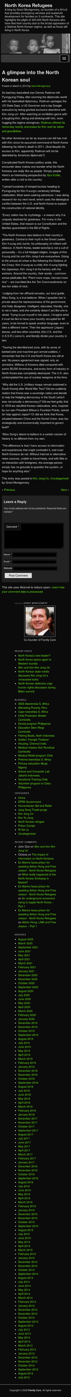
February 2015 (27, 1254)
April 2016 (24, 1198)
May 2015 (24, 1242)
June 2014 (24, 1286)
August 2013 (25, 1325)
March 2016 (25, 1202)
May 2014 (24, 1290)
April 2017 (24, 1150)
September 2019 (28, 1035)
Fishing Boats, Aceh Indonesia (36, 735)
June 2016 (24, 1190)
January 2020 (26, 1019)
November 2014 (27, 1266)
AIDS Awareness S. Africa (33, 704)
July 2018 (24, 1090)
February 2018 (27, 1110)
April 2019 (24, 1055)
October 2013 (26, 1317)
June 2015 (24, 1238)
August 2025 (25, 939)
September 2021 (28, 947)
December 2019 (27, 1023)
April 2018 (24, 1102)
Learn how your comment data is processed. (33, 589)
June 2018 (24, 1094)
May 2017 (24, 1146)
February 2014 (27, 1302)
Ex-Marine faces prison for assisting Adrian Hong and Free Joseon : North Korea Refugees (37, 866)
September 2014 (28, 1274)
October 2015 (26, 1222)
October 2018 (26, 1078)
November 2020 (27, 979)
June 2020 (24, 999)
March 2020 (25, 1011)
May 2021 (24, 955)
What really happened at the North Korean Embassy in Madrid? (37, 878)
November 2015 (27, 1218)
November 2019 (27, 1027)
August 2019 (25, 1039)
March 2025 (25, 943)
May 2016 (24, 1194)
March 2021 (25, 963)
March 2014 (25, 1298)
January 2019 (26, 1067)
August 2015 (25, 1230)
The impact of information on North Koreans (36, 856)
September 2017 (28, 1130)
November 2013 (27, 1313)
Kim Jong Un (41, 478)
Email (7, 561)
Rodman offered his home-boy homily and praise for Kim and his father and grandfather (33, 126)
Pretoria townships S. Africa (34, 759)
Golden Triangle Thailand (33, 739)
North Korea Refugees (28, 5)
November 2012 (27, 1361)
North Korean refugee (31, 821)
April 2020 (24, 1007)
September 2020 (28, 987)
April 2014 (24, 1294)
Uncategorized (59, 478)
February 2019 (27, 1063)
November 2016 (27, 1170)
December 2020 (27, 975)
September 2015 (28, 1226)
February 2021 (27, 967)
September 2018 (28, 1082)
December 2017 (27, 1118)
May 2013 (24, 1337)
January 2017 (26, 1162)
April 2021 (24, 959)
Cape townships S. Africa (33, 711)
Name (8, 554)
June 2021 (24, 951)
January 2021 (26, 971)
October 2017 (26, 1126)
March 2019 (25, 1059)
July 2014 (24, 1282)
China (21, 798)
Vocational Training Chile (33, 779)
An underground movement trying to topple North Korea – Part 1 (36, 902)
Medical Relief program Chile (35, 755)
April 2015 (24, 1246)
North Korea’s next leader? (34, 655)
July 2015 (24, 1234)
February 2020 (27, 1015)
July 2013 (24, 1329)
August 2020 (25, 991)
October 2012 (26, 1365)
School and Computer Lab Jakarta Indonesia (34, 773)
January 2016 (26, 1210)
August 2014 (25, 1278)
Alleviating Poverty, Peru (32, 708)
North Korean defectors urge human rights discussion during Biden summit (36, 687)
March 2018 (25, 1106)
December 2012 (27, 1357)
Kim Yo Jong (25, 818)
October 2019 (26, 1031)
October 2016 (26, 1174)
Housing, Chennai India (32, 743)
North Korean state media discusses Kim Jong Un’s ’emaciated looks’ (33, 675)
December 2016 (27, 1166)
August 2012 (25, 1373)
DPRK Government (29, 802)
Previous (9, 490)
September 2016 (28, 1178)
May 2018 (24, 1098)
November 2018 (27, 1074)
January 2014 (26, 1305)
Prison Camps (26, 825)
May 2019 (24, 1051)
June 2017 (24, 1142)
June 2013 (24, 1333)
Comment (12, 526)
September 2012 (28, 1369)
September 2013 (28, 1321)
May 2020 (24, 1003)
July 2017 (24, 1138)
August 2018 (25, 1086)
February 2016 (27, 1206)
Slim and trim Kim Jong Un (34, 667)
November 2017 (27, 1122)
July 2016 (24, 1186)
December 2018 (27, 1070)
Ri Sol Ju (23, 829)
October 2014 (26, 1270)
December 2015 (27, 1214)
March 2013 (25, 1345)
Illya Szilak (53, 175)
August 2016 (25, 1182)
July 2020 (24, 995)
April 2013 (24, 1341)
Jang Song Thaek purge (32, 810)
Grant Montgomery (40, 85)
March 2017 (25, 1154)
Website (8, 568)
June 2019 (24, 1047)
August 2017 (25, 1134)
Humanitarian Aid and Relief (35, 806)
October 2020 (26, 983)
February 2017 (27, 1158)
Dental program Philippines (34, 723)
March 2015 (25, 1250)
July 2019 (24, 1043)
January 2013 (26, 1353)
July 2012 (24, 1377)
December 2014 (27, 1262)
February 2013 (27, 1349)
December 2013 (27, 1309)
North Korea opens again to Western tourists (34, 661)
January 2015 (26, 1258)
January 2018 (26, 1114)
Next (64, 490)
